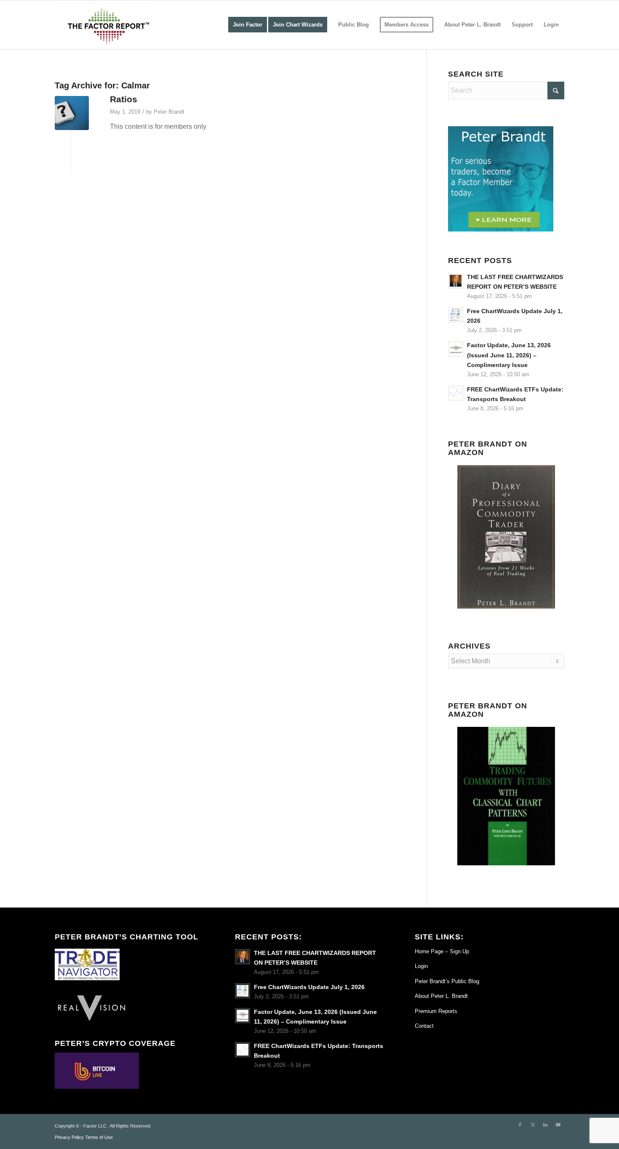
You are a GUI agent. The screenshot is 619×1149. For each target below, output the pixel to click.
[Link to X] (532, 1124)
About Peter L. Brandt (441, 996)
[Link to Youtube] (558, 1124)
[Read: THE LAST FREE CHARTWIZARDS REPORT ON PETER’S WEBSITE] (455, 280)
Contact (424, 1026)
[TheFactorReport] (106, 24)
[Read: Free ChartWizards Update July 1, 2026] (455, 314)
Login (421, 966)
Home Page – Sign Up (442, 951)
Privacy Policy (69, 1137)
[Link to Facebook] (520, 1124)
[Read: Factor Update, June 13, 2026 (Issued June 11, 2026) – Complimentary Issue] (455, 348)
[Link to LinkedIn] (545, 1124)
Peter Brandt (169, 112)
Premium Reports (436, 1011)
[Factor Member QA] (72, 113)
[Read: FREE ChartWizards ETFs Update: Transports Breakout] (455, 393)
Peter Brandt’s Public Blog (447, 981)
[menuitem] (247, 24)
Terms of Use (99, 1137)
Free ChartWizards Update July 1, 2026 (309, 987)
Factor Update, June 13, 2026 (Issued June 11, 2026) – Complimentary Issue (509, 355)
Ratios (123, 99)
